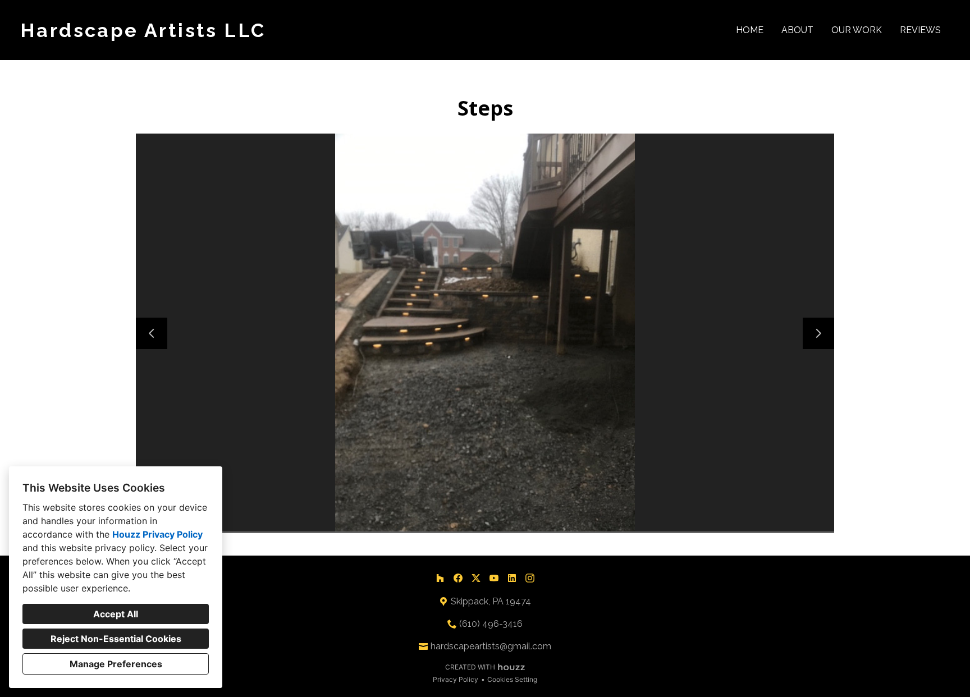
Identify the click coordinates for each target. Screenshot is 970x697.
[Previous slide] (151, 333)
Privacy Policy (455, 679)
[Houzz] (440, 578)
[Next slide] (818, 333)
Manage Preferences (116, 664)
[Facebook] (458, 578)
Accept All (115, 614)
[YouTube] (494, 578)
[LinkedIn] (512, 578)
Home (749, 30)
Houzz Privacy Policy (157, 534)
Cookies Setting (512, 679)
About (797, 30)
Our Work (856, 30)
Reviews (920, 30)
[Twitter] (476, 578)
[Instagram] (530, 578)
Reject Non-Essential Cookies (116, 638)
